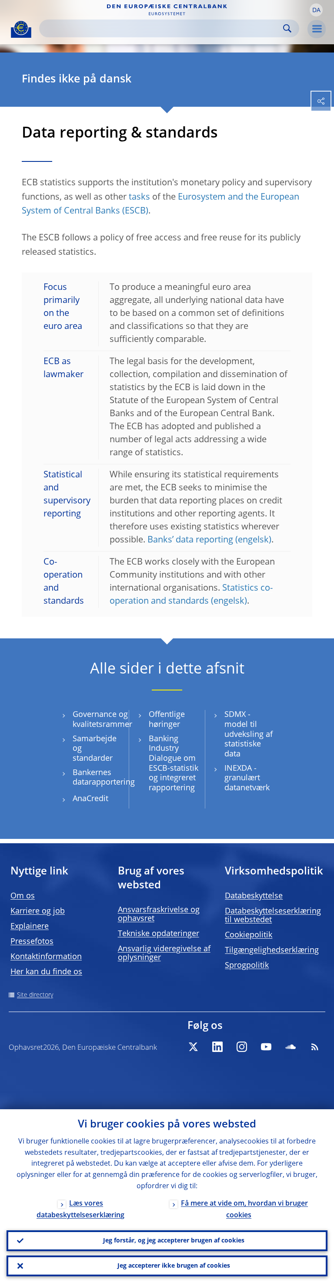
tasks (139, 197)
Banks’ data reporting (190, 540)
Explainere (29, 926)
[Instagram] (241, 1046)
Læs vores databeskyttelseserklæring (80, 1209)
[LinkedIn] (217, 1046)
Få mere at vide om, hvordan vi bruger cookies (244, 1209)
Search (287, 28)
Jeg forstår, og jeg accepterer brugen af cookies (173, 1241)
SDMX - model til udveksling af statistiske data (248, 734)
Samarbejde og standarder (95, 748)
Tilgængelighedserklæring (272, 950)
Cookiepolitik (248, 935)
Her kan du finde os (46, 972)
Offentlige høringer (167, 720)
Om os (22, 896)
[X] (193, 1046)
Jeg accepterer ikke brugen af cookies (173, 1266)
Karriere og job (37, 911)
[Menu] (316, 29)
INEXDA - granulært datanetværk (247, 778)
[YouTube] (266, 1046)
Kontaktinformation (46, 957)
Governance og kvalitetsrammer (102, 720)
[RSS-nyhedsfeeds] (314, 1046)
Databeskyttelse (254, 896)
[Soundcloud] (290, 1046)
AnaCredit (90, 799)
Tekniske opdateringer (158, 934)
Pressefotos (31, 942)
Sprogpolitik (247, 966)
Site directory (35, 995)
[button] (316, 9)
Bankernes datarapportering (104, 778)
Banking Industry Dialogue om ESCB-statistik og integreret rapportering (173, 763)
